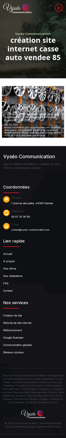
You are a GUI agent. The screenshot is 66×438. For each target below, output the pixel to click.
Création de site (12, 315)
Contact (8, 290)
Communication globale (17, 345)
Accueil (7, 253)
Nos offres (9, 268)
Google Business (13, 337)
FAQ (5, 283)
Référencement (12, 330)
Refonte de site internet (17, 322)
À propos (9, 261)
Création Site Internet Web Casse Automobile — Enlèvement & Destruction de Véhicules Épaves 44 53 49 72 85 (31, 117)
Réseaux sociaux (13, 352)
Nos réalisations (13, 276)
